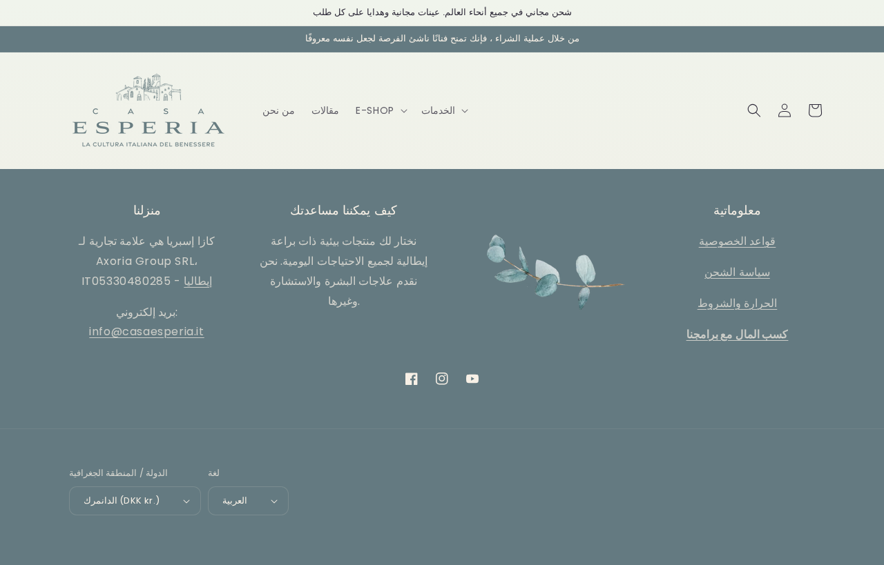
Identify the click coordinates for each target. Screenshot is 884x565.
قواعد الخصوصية (737, 241)
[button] (380, 110)
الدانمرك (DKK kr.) (122, 500)
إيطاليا (198, 281)
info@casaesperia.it (146, 331)
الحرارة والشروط (738, 303)
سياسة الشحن (737, 272)
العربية (234, 500)
